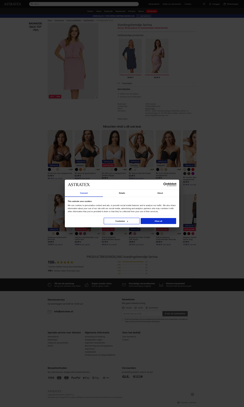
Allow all (158, 221)
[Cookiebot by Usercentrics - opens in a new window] (165, 184)
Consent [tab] (84, 193)
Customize (120, 221)
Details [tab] (122, 193)
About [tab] (160, 193)
